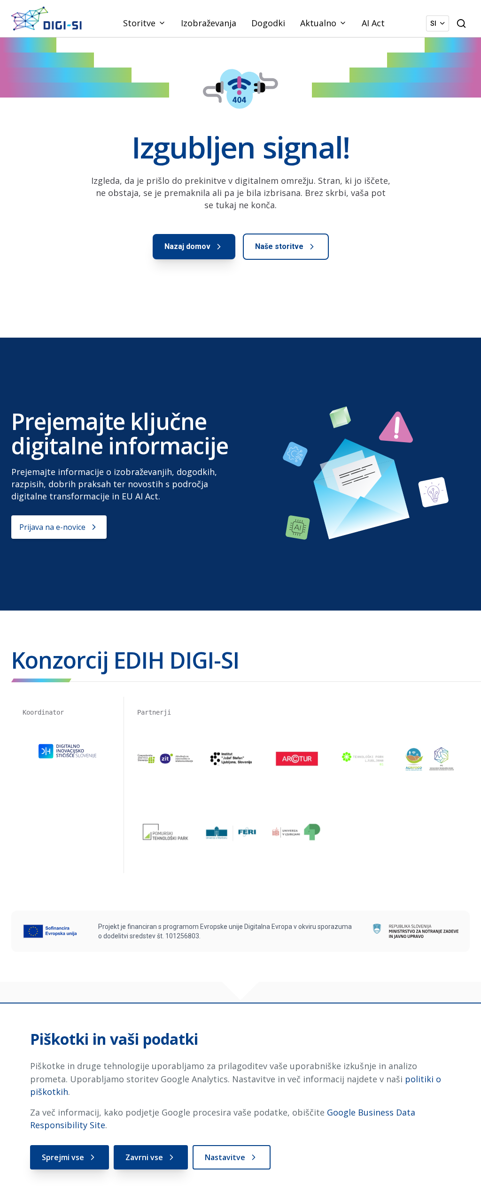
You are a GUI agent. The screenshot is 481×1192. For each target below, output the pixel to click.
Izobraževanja (208, 23)
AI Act (373, 23)
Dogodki (268, 23)
